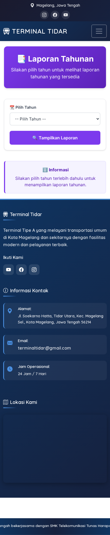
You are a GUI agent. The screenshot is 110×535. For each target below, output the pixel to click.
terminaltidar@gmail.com (44, 348)
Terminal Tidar (39, 31)
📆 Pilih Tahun (23, 107)
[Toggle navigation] (99, 31)
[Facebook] (55, 15)
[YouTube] (65, 15)
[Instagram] (44, 15)
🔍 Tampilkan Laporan (55, 137)
